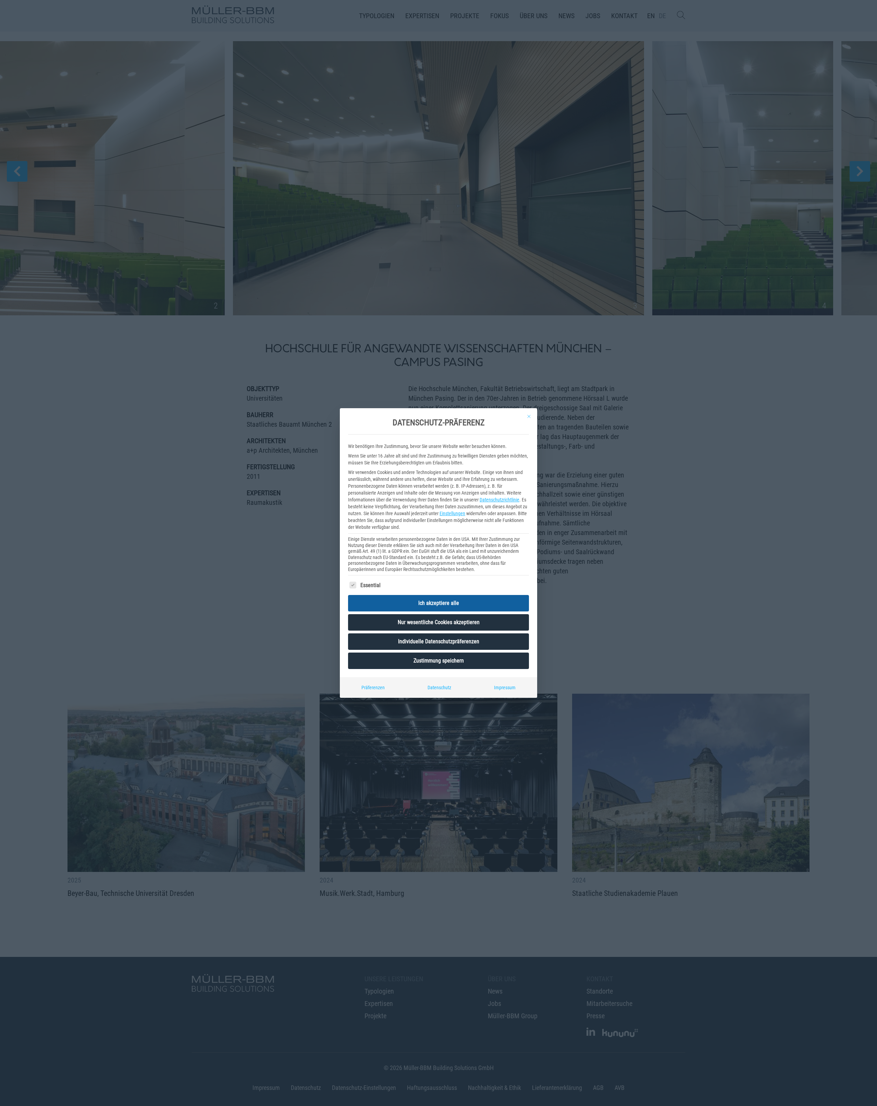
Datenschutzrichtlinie (499, 499)
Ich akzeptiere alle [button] (438, 603)
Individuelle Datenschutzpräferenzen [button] (438, 641)
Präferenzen (373, 687)
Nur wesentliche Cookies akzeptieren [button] (439, 622)
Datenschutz (439, 687)
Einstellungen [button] (452, 513)
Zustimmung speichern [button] (438, 660)
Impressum (505, 687)
